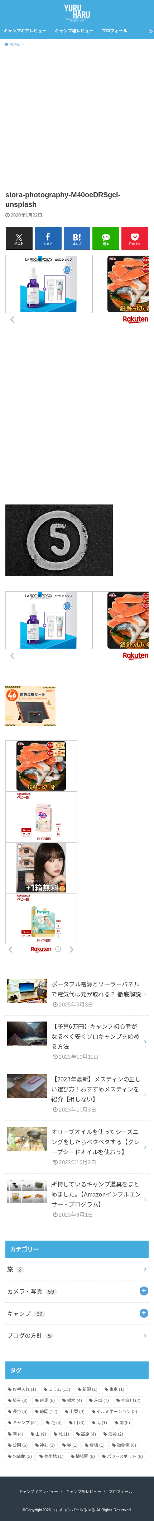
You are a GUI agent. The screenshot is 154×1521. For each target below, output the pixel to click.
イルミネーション (116, 1411)
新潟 (89, 1389)
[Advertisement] (77, 119)
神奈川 (130, 1400)
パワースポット (125, 1456)
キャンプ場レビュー (74, 31)
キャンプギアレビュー (25, 31)
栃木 (74, 1400)
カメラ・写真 (30, 1291)
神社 (47, 1445)
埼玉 (20, 1400)
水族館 (22, 1456)
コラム (59, 1389)
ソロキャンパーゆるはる (73, 1510)
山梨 (77, 1411)
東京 (116, 1389)
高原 (88, 1434)
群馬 (47, 1400)
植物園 (85, 1456)
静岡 (48, 1411)
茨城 (101, 1400)
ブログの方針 (29, 1335)
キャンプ (25, 1314)
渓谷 (115, 1434)
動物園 (126, 1445)
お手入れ (24, 1389)
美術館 (53, 1456)
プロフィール (114, 31)
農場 (97, 1445)
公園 (20, 1445)
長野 (20, 1411)
